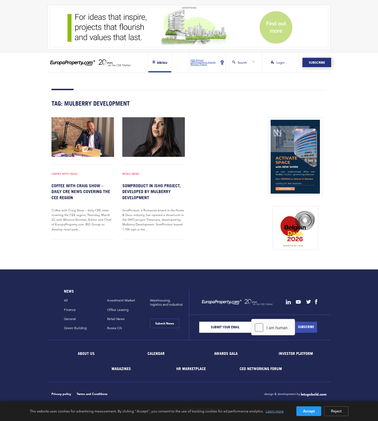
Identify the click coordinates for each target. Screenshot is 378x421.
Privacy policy (61, 394)
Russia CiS (114, 328)
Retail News (130, 174)
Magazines (121, 368)
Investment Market (121, 300)
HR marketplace (191, 368)
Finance (70, 310)
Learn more (275, 411)
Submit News (164, 323)
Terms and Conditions (92, 394)
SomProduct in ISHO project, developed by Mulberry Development (151, 191)
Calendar (156, 353)
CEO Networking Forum (261, 368)
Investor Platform (296, 353)
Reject (336, 411)
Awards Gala (226, 353)
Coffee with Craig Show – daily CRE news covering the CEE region (80, 191)
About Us (86, 353)
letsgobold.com (314, 394)
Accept (309, 411)
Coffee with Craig (64, 174)
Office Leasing (117, 310)
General (70, 319)
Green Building (75, 328)
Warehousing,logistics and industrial (166, 302)
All (66, 300)
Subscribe (317, 62)
